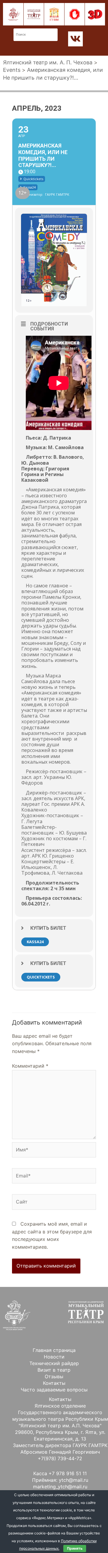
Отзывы (54, 1376)
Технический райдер (54, 1363)
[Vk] (75, 38)
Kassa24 (35, 941)
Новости (54, 1357)
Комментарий (30, 1066)
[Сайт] (54, 1203)
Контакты (54, 1383)
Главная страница (54, 1350)
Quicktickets (41, 977)
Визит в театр (54, 1370)
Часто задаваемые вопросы (54, 1390)
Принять (74, 1548)
